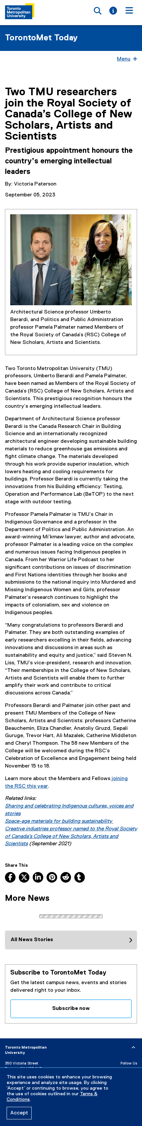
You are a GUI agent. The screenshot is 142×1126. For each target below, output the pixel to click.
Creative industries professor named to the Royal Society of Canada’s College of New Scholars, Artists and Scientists (71, 836)
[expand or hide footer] (133, 1047)
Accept (19, 1113)
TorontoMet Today (41, 38)
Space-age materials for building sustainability (59, 821)
